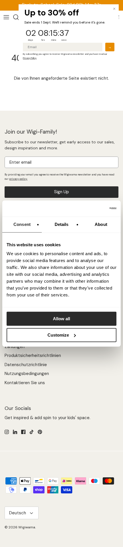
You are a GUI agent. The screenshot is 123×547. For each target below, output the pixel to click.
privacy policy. (18, 179)
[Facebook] (23, 432)
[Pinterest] (40, 432)
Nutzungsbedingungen (27, 373)
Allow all (61, 318)
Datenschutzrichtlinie (26, 365)
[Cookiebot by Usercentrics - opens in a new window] (91, 208)
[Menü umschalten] (6, 17)
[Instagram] (7, 432)
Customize (58, 335)
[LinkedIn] (15, 432)
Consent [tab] (22, 224)
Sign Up (61, 192)
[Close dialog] (114, 9)
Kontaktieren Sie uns (25, 383)
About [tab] (101, 224)
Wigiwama (26, 527)
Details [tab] (62, 224)
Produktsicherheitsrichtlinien (33, 355)
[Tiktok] (31, 432)
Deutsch (17, 513)
